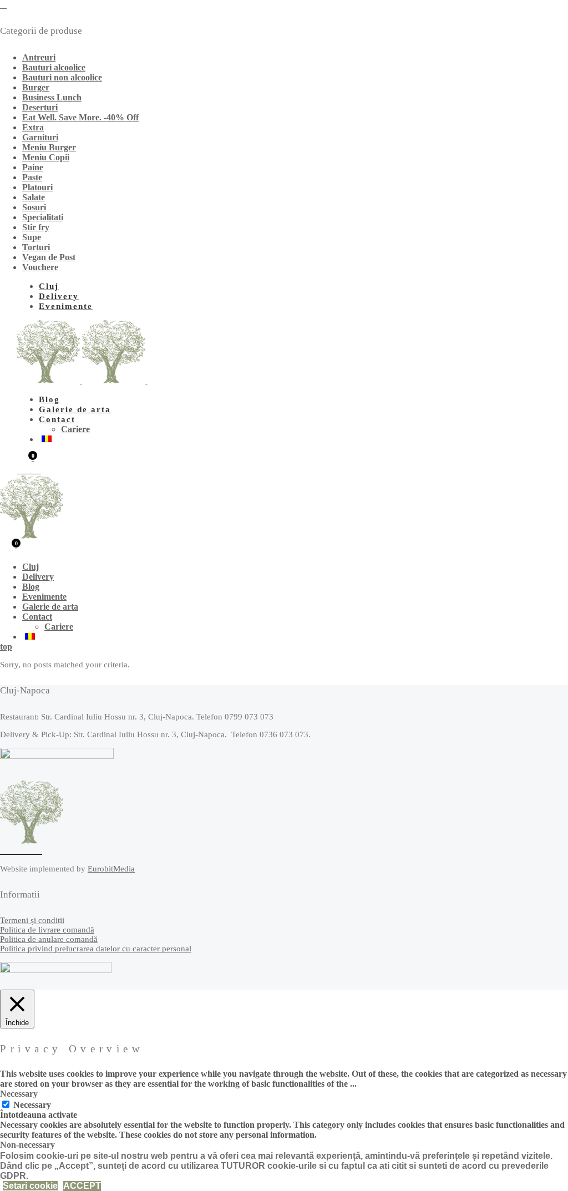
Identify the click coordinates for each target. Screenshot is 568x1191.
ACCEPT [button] (82, 1185)
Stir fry (35, 227)
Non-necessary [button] (27, 1144)
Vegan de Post (48, 257)
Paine (32, 167)
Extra (33, 127)
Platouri (37, 187)
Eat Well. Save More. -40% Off (80, 117)
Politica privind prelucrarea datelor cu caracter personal (95, 948)
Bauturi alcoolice (53, 67)
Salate (33, 197)
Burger (35, 87)
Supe (31, 237)
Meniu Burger (49, 147)
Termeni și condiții (32, 920)
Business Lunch (52, 97)
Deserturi (40, 107)
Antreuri (38, 57)
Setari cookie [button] (30, 1185)
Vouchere (40, 267)
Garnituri (40, 137)
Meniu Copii (45, 157)
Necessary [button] (19, 1093)
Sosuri (34, 207)
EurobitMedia (111, 868)
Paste (32, 177)
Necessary (32, 1104)
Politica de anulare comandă (49, 939)
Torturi (36, 247)
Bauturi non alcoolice (62, 77)
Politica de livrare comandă (47, 929)
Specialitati (42, 217)
